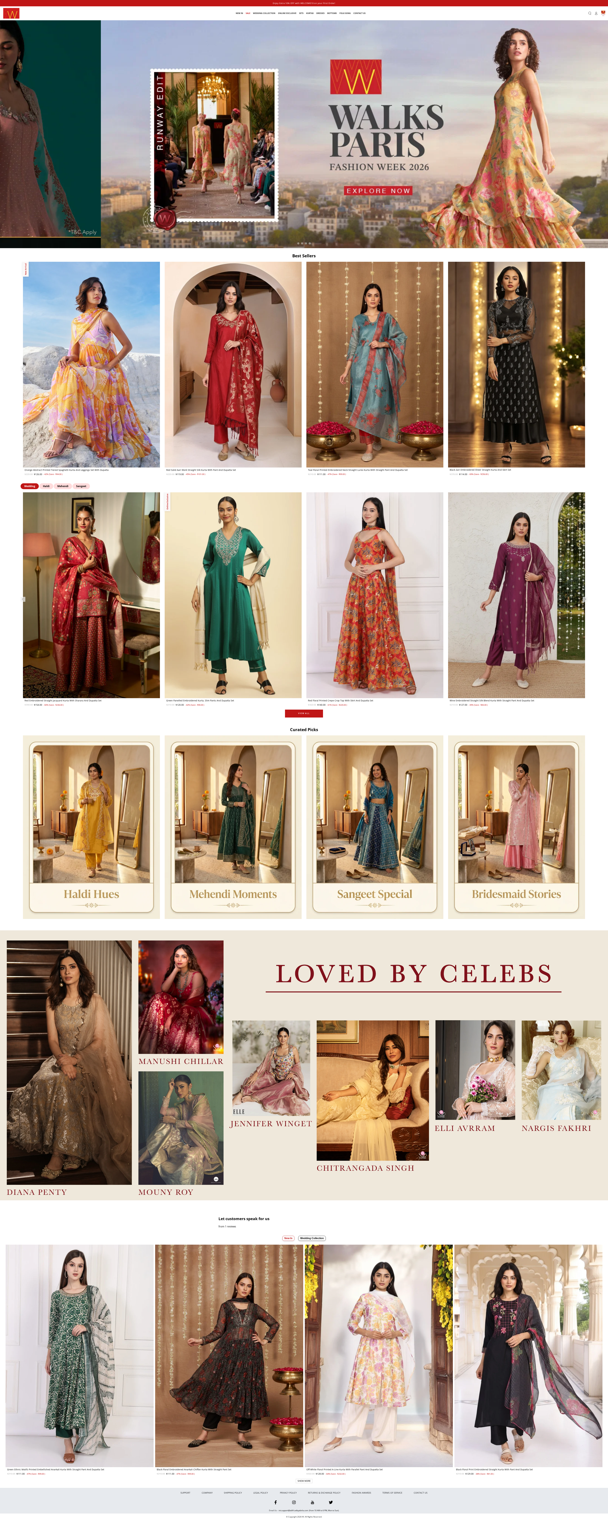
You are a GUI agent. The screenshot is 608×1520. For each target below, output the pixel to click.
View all (304, 713)
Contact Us (421, 1492)
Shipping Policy (233, 1492)
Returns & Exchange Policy (324, 1492)
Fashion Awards (361, 1492)
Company (207, 1492)
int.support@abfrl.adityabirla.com (293, 1510)
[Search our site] (590, 13)
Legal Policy (261, 1492)
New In (288, 1238)
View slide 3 (306, 243)
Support (185, 1492)
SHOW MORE (304, 1481)
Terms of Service (392, 1492)
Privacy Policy (288, 1492)
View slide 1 (298, 243)
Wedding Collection (312, 1238)
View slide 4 (310, 243)
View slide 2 (302, 243)
